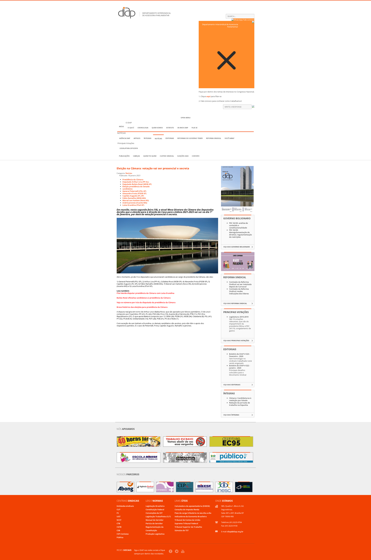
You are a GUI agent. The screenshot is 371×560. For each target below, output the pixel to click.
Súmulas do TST (182, 530)
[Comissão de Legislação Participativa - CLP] (184, 487)
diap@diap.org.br (235, 531)
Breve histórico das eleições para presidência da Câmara (142, 307)
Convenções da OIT (154, 513)
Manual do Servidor (154, 520)
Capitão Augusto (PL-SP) (133, 195)
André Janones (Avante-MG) (134, 202)
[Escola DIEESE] (138, 457)
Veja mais (236, 247)
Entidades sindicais (125, 506)
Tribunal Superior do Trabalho (188, 527)
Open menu (185, 118)
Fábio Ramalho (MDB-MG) (134, 198)
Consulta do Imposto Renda (187, 509)
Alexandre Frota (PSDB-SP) (134, 193)
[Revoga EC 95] (231, 442)
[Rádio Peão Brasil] (243, 487)
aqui (208, 96)
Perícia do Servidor (154, 523)
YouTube (182, 551)
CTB (118, 523)
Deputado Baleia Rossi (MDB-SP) (137, 184)
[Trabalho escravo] (185, 442)
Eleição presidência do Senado (136, 186)
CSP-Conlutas (123, 534)
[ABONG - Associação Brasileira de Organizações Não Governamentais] (125, 487)
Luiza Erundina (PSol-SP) (133, 205)
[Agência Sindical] (145, 487)
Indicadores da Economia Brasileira (191, 516)
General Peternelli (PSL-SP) (134, 191)
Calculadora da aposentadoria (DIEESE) (192, 506)
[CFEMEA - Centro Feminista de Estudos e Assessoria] (165, 487)
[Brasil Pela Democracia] (185, 457)
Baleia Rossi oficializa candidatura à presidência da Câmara (144, 297)
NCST (119, 520)
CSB (118, 530)
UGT (118, 516)
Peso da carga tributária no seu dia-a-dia (193, 513)
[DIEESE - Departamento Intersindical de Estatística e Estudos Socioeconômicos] (204, 487)
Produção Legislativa (155, 534)
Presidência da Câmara (132, 179)
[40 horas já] (138, 442)
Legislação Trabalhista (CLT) (158, 516)
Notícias (129, 173)
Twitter (176, 551)
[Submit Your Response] (253, 106)
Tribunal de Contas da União (187, 520)
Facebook (170, 551)
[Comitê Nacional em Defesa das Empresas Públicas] (231, 457)
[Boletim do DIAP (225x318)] (237, 211)
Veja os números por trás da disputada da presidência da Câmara (146, 302)
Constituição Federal (155, 509)
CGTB (119, 527)
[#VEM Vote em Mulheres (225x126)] (237, 270)
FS (118, 513)
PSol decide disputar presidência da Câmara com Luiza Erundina (145, 293)
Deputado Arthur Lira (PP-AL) (135, 182)
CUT (118, 509)
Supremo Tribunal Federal (186, 523)
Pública (120, 537)
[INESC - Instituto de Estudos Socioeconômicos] (224, 487)
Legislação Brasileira (155, 506)
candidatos (127, 188)
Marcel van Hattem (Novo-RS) (135, 200)
